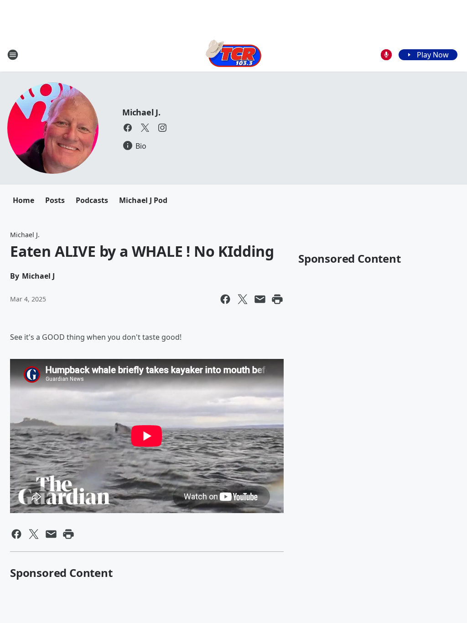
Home (23, 200)
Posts (55, 200)
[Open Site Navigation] (12, 54)
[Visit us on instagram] (162, 127)
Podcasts (92, 200)
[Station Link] (233, 54)
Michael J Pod (143, 200)
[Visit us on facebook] (127, 127)
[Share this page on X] (242, 299)
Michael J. (141, 112)
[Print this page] (277, 299)
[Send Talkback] (386, 54)
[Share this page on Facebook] (225, 299)
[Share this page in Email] (260, 299)
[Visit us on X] (145, 127)
